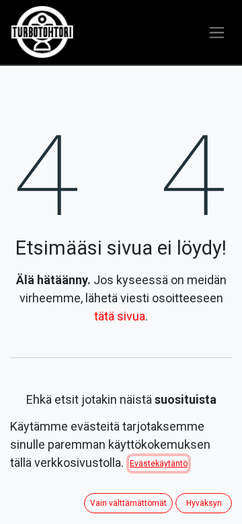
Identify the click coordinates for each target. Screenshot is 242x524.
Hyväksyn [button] (204, 503)
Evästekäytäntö (159, 463)
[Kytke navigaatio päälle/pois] (217, 32)
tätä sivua (119, 316)
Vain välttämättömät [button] (128, 503)
